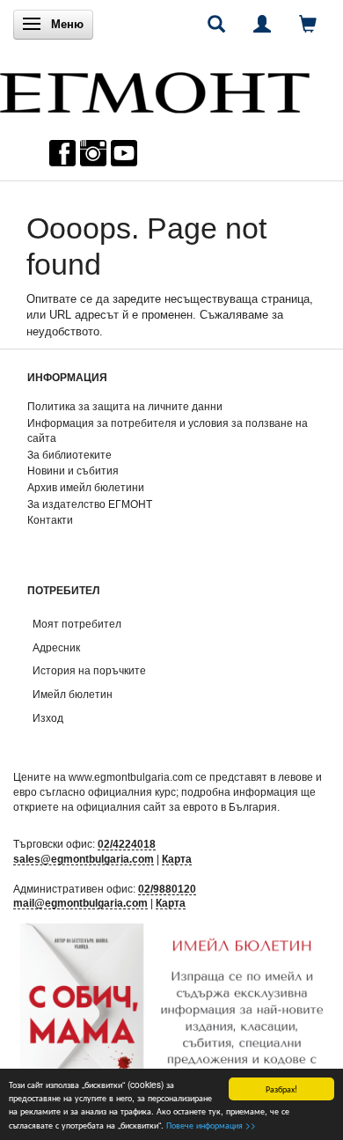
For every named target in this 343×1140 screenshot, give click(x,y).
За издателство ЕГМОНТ (89, 504)
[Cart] (308, 23)
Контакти (50, 520)
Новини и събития (73, 470)
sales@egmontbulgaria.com (83, 858)
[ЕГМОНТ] (155, 88)
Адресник (56, 647)
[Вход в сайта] (262, 23)
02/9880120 (167, 888)
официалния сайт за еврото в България (177, 807)
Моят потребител (77, 623)
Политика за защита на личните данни (125, 406)
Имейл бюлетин (73, 694)
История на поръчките (89, 670)
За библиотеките (69, 454)
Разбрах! (281, 1088)
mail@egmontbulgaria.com (80, 902)
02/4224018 (127, 843)
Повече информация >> (211, 1124)
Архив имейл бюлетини (85, 487)
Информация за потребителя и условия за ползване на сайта (167, 430)
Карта (177, 858)
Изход (48, 718)
